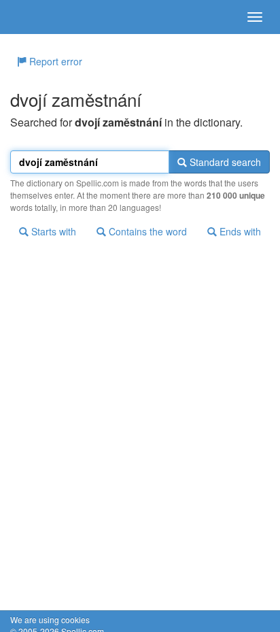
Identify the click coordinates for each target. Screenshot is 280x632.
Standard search (224, 162)
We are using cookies (50, 619)
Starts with (52, 231)
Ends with (239, 231)
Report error (54, 61)
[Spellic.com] (34, 17)
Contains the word (146, 231)
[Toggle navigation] (255, 17)
